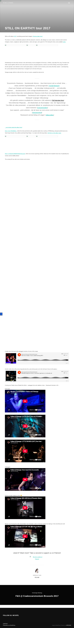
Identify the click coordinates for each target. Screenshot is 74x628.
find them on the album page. (54, 133)
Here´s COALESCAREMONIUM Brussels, (15, 153)
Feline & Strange (8, 2)
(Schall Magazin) (54, 85)
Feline (37, 577)
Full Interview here (58, 100)
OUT (15, 36)
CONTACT (5, 623)
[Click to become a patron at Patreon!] (37, 559)
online (64, 41)
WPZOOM (68, 625)
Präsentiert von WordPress (9, 625)
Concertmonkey (42, 107)
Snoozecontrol (37, 112)
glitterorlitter (50, 115)
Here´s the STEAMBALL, (11, 131)
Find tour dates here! (37, 36)
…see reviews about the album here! (13, 127)
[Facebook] (1, 314)
